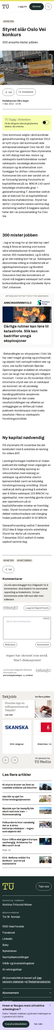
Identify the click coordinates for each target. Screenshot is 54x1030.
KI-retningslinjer (12, 969)
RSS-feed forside (13, 926)
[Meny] (48, 6)
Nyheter (9, 21)
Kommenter (27, 92)
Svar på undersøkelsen (16, 1024)
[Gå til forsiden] (5, 6)
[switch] (46, 122)
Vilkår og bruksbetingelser (18, 963)
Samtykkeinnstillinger (15, 957)
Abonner (36, 6)
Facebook (8, 932)
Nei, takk (38, 1024)
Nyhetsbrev (24, 560)
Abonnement (10, 992)
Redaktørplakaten (39, 981)
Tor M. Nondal (11, 916)
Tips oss (43, 886)
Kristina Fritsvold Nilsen (17, 904)
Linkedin (7, 938)
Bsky (5, 944)
